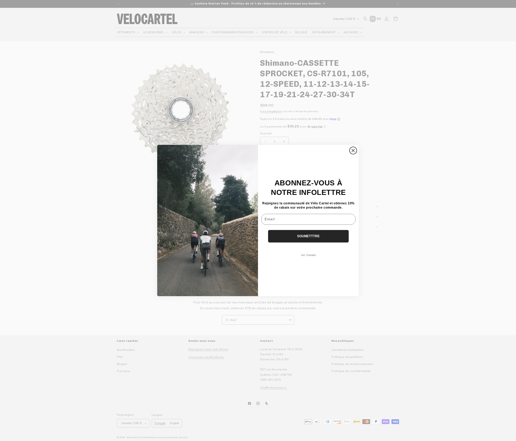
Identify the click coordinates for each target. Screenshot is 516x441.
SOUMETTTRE (308, 236)
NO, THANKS (308, 255)
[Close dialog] (353, 150)
